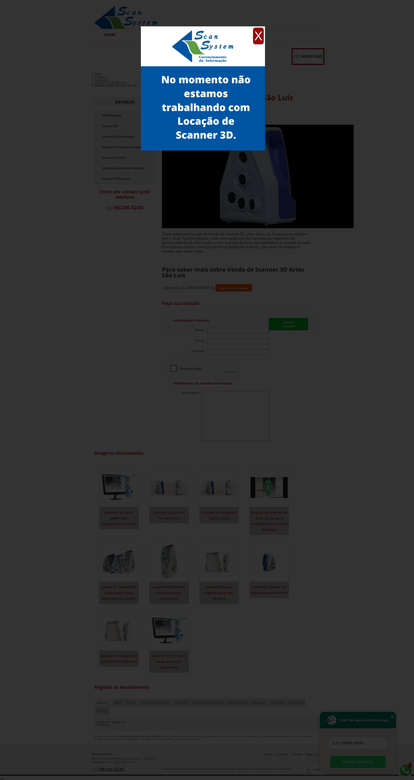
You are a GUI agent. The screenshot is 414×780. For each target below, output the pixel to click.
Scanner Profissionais (116, 178)
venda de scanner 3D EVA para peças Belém (269, 590)
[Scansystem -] (127, 14)
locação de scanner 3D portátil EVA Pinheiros (119, 658)
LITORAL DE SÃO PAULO (207, 702)
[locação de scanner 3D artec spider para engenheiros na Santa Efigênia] (269, 487)
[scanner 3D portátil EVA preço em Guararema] (169, 562)
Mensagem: (191, 393)
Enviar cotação (288, 324)
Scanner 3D (110, 126)
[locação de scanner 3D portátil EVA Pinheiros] (119, 631)
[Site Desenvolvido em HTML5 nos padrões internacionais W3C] (314, 773)
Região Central (237, 702)
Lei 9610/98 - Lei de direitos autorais (179, 739)
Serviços (124, 102)
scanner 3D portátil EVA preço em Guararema (169, 593)
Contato (297, 754)
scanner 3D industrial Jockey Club (218, 515)
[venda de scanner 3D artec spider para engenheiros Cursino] (119, 562)
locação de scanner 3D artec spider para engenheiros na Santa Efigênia (269, 521)
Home (110, 35)
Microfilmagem (111, 115)
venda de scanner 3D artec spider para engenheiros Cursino (119, 593)
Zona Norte (276, 702)
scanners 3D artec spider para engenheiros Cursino (119, 518)
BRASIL (131, 702)
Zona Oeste (296, 702)
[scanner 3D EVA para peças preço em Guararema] (169, 631)
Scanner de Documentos (118, 136)
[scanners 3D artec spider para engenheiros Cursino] (119, 487)
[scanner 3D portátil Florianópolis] (169, 487)
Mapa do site (315, 754)
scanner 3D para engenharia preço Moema (219, 593)
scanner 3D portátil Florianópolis (169, 515)
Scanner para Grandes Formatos (123, 168)
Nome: (201, 330)
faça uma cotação (233, 288)
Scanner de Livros (114, 157)
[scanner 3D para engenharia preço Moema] (219, 562)
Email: (201, 340)
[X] (203, 27)
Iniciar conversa (358, 761)
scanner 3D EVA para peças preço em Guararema (169, 661)
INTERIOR (180, 702)
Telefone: (199, 351)
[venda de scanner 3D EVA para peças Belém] (269, 562)
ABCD (118, 702)
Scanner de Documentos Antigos (123, 147)
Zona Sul (102, 711)
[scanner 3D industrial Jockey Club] (219, 487)
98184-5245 (311, 56)
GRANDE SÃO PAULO (155, 702)
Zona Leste (258, 702)
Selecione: (103, 702)
